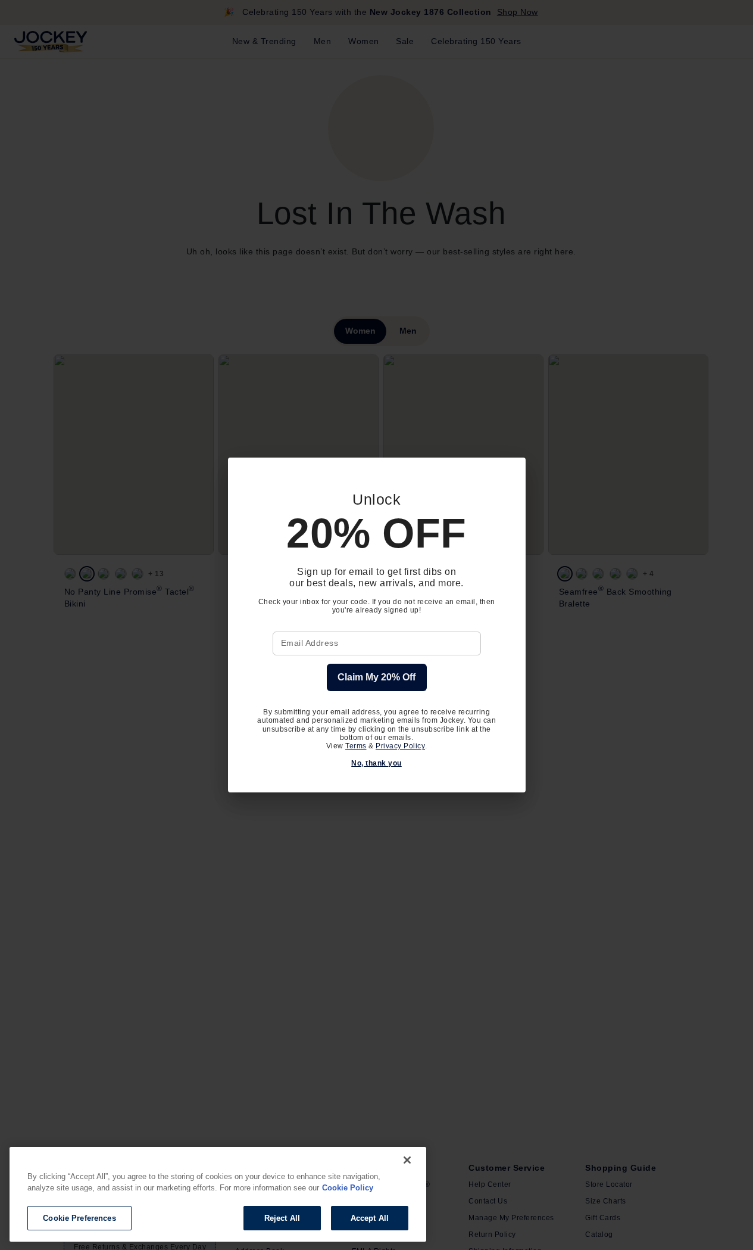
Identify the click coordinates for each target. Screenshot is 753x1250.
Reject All (282, 1218)
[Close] (407, 1160)
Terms (356, 746)
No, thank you (376, 763)
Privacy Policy (400, 746)
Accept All (370, 1218)
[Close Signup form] (508, 474)
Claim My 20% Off (376, 677)
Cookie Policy (347, 1188)
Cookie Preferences (79, 1218)
